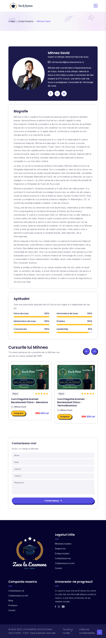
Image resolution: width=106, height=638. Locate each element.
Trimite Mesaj (51, 500)
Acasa (11, 21)
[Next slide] (94, 351)
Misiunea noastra (63, 543)
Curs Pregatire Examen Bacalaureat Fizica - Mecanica (29, 400)
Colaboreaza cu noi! (64, 563)
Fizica (15, 394)
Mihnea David (20, 407)
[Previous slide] (86, 351)
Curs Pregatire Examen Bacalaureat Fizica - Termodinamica (71, 402)
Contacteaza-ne (63, 558)
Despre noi (60, 548)
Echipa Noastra (25, 21)
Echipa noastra (62, 553)
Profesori (12, 605)
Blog (10, 600)
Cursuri (58, 568)
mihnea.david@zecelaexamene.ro (67, 62)
